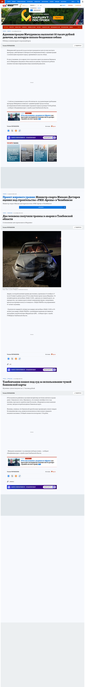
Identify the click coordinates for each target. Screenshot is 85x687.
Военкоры (24, 27)
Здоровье (63, 1)
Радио (63, 5)
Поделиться (78, 45)
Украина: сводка (32, 27)
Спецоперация (21, 1)
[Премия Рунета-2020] (23, 5)
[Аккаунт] (82, 1)
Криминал (12, 481)
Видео (14, 1)
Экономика (45, 1)
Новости (11, 27)
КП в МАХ (39, 27)
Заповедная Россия (55, 27)
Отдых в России (45, 27)
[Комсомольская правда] (10, 5)
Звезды (57, 1)
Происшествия (64, 27)
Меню (2, 1)
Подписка (78, 5)
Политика (30, 1)
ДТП (10, 364)
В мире (51, 1)
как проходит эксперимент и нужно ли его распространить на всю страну (38, 117)
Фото (9, 1)
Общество (37, 1)
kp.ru (54, 126)
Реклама (70, 5)
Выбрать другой (37, 10)
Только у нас (18, 27)
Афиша (71, 27)
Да (31, 10)
